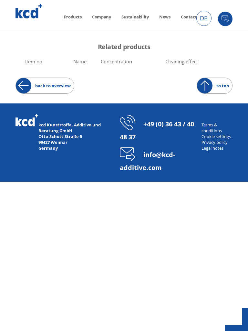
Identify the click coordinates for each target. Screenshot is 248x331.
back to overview (53, 86)
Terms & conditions (212, 127)
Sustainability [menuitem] (135, 17)
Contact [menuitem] (189, 17)
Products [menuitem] (73, 17)
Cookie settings (216, 136)
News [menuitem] (164, 17)
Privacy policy (215, 142)
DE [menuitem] (203, 18)
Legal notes (212, 148)
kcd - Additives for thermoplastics (29, 11)
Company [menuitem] (101, 17)
